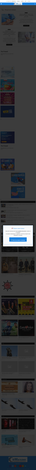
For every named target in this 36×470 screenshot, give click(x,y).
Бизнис (18, 1)
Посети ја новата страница (18, 240)
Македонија (14, 1)
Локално (29, 1)
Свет (25, 1)
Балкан (22, 1)
